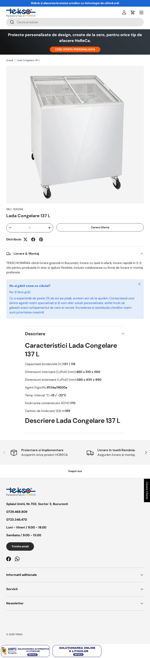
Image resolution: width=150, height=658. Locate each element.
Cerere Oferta (100, 227)
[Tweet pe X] (25, 239)
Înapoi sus (75, 471)
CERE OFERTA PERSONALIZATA (75, 49)
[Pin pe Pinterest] (41, 239)
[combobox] (75, 22)
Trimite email (20, 546)
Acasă (9, 60)
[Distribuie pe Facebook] (33, 239)
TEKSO (18, 634)
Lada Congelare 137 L (28, 60)
